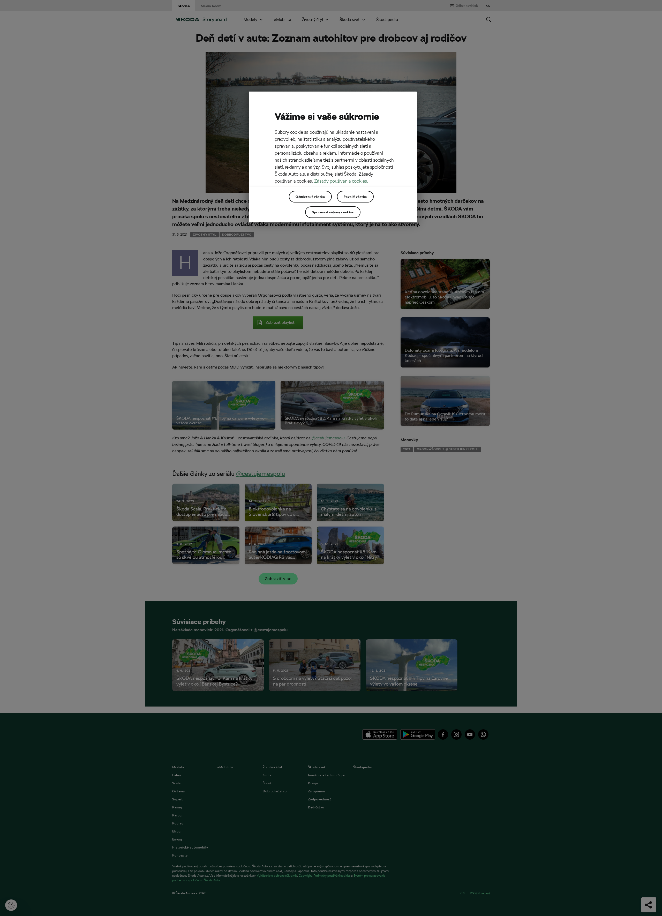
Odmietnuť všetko (310, 196)
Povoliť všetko (355, 196)
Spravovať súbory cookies (332, 212)
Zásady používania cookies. (341, 181)
